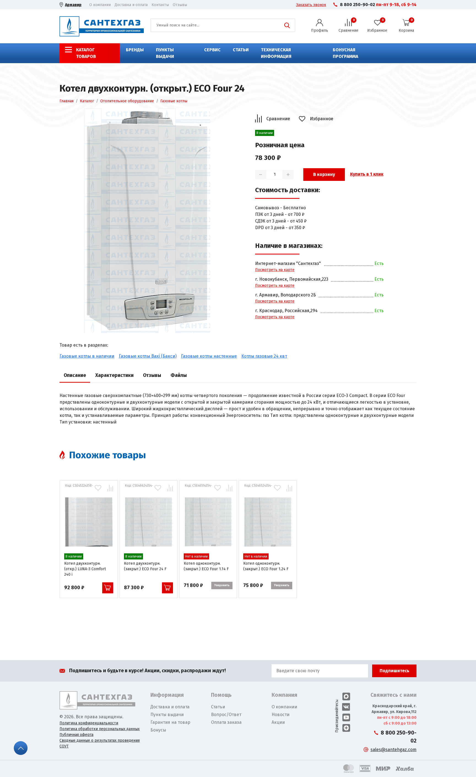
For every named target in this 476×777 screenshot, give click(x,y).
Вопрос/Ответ (226, 714)
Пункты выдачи (165, 53)
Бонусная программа (345, 53)
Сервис (212, 49)
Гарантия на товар (170, 722)
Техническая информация (276, 53)
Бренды (135, 49)
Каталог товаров (86, 53)
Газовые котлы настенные (209, 356)
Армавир (73, 4)
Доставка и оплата (131, 4)
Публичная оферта (76, 734)
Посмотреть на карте (274, 269)
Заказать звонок (311, 4)
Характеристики (114, 375)
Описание (75, 375)
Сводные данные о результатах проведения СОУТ (100, 743)
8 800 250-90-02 (357, 4)
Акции (278, 722)
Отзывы (180, 4)
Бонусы (158, 730)
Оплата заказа (226, 722)
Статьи (241, 49)
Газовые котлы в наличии (87, 356)
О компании (100, 4)
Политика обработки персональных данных (100, 729)
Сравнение (278, 118)
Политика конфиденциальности (89, 723)
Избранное (321, 118)
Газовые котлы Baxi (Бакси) (148, 356)
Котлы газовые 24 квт (264, 356)
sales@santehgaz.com (393, 749)
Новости (281, 714)
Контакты (160, 4)
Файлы (179, 375)
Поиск (287, 25)
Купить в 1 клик (366, 174)
